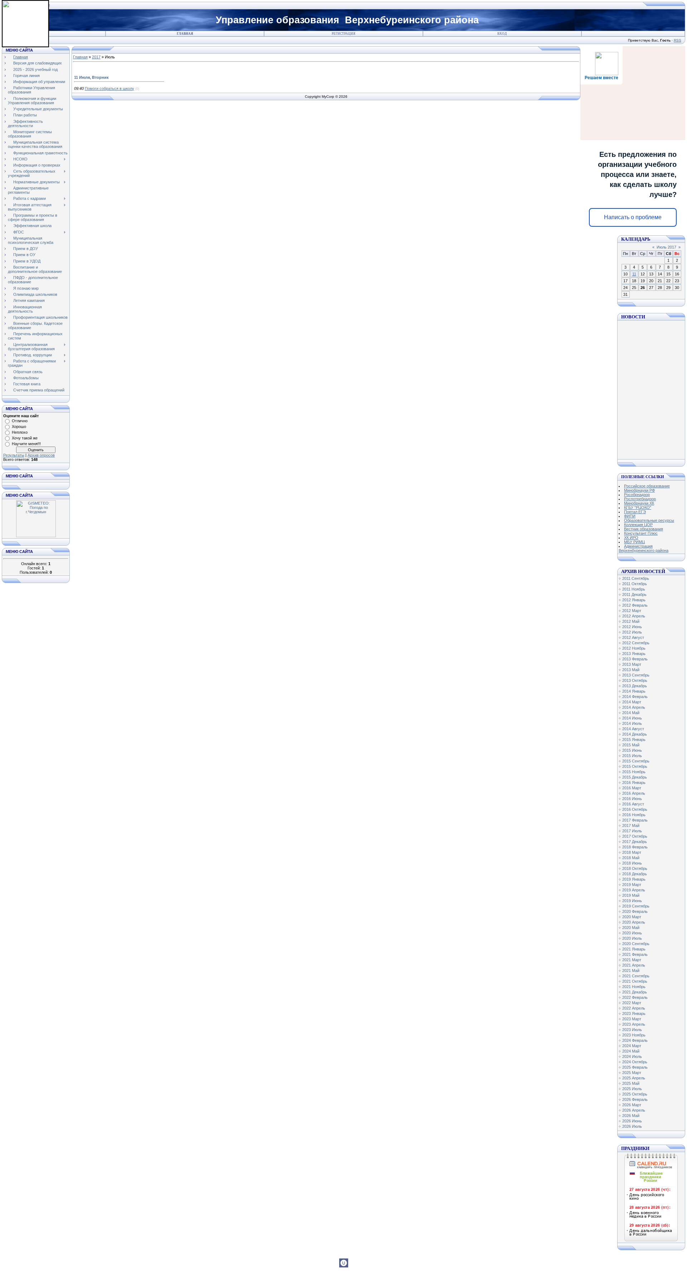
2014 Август (633, 729)
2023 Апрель (633, 1024)
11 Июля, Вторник (91, 77)
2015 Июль (632, 756)
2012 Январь (633, 600)
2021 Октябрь (634, 981)
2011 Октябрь (634, 584)
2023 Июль (632, 1029)
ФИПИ (629, 516)
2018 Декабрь (634, 874)
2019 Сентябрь (635, 906)
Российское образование (647, 486)
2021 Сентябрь (635, 976)
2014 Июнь (632, 718)
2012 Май (630, 621)
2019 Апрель (633, 890)
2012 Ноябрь (633, 648)
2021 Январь (633, 949)
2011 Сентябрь (635, 578)
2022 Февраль (635, 997)
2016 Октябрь (634, 809)
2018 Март (631, 852)
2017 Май (630, 825)
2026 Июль (632, 1126)
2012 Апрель (633, 616)
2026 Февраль (635, 1099)
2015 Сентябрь (635, 761)
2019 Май (630, 895)
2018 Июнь (632, 863)
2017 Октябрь (634, 836)
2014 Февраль (635, 696)
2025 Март (631, 1072)
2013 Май (630, 670)
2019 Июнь (632, 901)
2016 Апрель (633, 793)
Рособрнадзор (637, 494)
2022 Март (631, 1003)
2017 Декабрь (634, 841)
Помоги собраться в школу (109, 88)
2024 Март (631, 1046)
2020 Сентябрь (635, 944)
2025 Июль (632, 1089)
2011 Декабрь (634, 594)
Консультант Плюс (641, 533)
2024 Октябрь (634, 1062)
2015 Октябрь (634, 766)
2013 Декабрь (634, 686)
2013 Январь (633, 653)
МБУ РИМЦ (634, 542)
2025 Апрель (633, 1078)
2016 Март (631, 788)
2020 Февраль (635, 911)
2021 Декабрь (634, 992)
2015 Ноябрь (633, 772)
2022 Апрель (633, 1008)
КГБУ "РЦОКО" (637, 507)
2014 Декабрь (634, 734)
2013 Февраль (635, 659)
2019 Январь (633, 879)
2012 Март (631, 610)
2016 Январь (633, 782)
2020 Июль (632, 938)
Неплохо (20, 432)
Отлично (20, 421)
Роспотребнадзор (640, 499)
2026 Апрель (633, 1110)
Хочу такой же (25, 438)
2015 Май (630, 745)
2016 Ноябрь (633, 815)
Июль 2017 (666, 247)
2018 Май (630, 858)
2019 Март (631, 884)
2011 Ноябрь (633, 589)
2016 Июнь (632, 798)
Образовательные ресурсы (649, 520)
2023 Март (631, 1019)
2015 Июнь (632, 750)
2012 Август (633, 637)
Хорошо (19, 426)
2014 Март (631, 702)
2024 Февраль (635, 1040)
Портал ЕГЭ (635, 512)
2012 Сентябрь (635, 643)
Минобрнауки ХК (639, 503)
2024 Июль (632, 1056)
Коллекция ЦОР (638, 525)
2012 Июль (632, 632)
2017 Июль (632, 831)
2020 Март (631, 917)
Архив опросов (41, 455)
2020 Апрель (633, 922)
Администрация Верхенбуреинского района (643, 548)
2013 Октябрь (634, 680)
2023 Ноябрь (633, 1035)
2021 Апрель (633, 965)
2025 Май (630, 1083)
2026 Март (631, 1105)
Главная (185, 33)
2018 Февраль (635, 847)
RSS (677, 40)
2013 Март (631, 664)
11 (634, 274)
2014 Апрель (633, 707)
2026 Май (630, 1115)
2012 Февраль (635, 605)
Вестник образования (643, 529)
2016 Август (633, 804)
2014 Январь (633, 691)
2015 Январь (633, 739)
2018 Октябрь (634, 868)
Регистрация (343, 33)
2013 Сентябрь (635, 675)
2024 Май (630, 1051)
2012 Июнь (632, 627)
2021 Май (630, 970)
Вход (502, 33)
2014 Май (630, 713)
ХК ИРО (631, 537)
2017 (96, 57)
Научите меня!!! (26, 444)
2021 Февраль (635, 954)
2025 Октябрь (634, 1094)
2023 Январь (633, 1013)
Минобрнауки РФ (639, 490)
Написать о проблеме (633, 217)
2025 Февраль (635, 1067)
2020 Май (630, 927)
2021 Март (631, 960)
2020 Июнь (632, 933)
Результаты (13, 455)
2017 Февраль (635, 820)
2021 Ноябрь (633, 986)
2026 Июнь (632, 1121)
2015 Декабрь (634, 777)
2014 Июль (632, 723)
